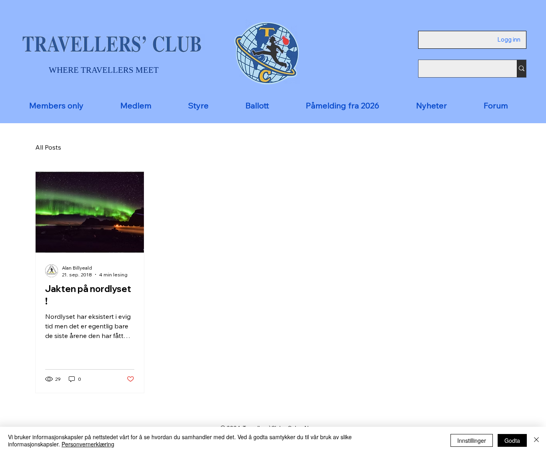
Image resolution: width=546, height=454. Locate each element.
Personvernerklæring (88, 444)
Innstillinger (471, 440)
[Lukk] (536, 440)
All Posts (48, 147)
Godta (512, 440)
